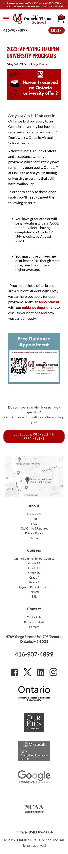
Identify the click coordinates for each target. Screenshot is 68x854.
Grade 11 (34, 568)
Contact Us (34, 617)
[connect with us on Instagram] (53, 672)
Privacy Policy (34, 533)
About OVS (34, 514)
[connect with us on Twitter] (27, 672)
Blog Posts (39, 64)
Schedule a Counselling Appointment (34, 436)
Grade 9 (34, 577)
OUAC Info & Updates (34, 528)
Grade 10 (34, 573)
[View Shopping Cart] (60, 18)
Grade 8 (34, 582)
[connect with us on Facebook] (14, 672)
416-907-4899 (15, 30)
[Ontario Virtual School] (33, 18)
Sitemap (34, 538)
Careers (34, 626)
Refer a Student (34, 622)
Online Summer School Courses (34, 558)
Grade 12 (34, 563)
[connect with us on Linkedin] (40, 672)
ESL (34, 596)
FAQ (34, 523)
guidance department (39, 307)
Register (34, 591)
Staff (34, 519)
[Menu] (6, 18)
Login (56, 30)
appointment (49, 302)
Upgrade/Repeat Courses (34, 587)
